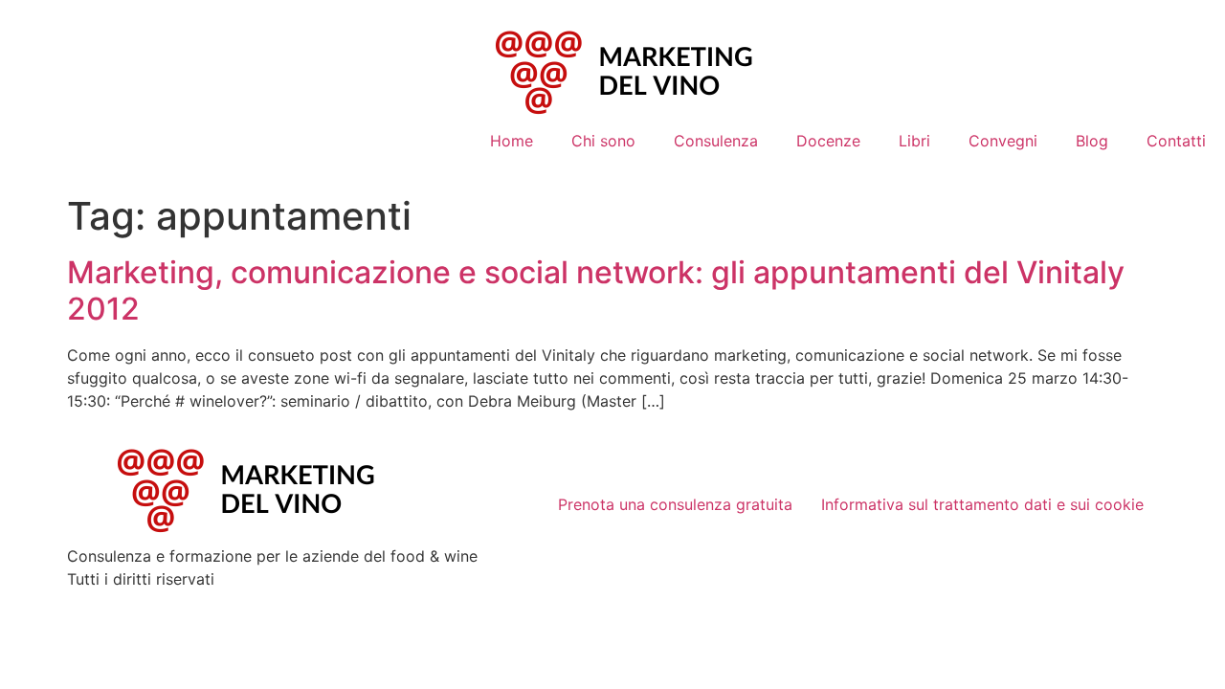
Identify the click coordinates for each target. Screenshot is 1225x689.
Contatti (1176, 140)
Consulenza (716, 140)
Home (511, 140)
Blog (1092, 140)
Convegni (1003, 140)
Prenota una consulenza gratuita (675, 504)
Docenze (828, 140)
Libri (914, 140)
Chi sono (603, 140)
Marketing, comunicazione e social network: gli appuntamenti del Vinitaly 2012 (596, 290)
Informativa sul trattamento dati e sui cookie (982, 504)
